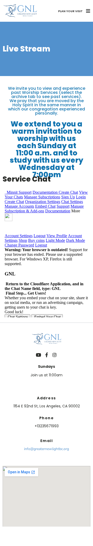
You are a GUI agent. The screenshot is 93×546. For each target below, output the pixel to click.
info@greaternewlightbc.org (46, 448)
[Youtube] (38, 355)
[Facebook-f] (46, 355)
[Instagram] (54, 355)
